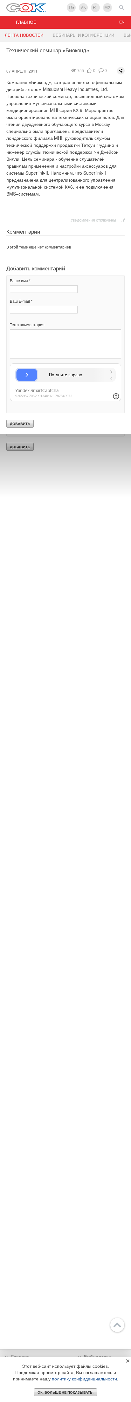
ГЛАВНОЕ (26, 22)
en (122, 22)
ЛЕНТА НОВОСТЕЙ (24, 35)
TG (71, 7)
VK (83, 7)
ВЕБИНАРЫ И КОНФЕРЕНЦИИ (83, 35)
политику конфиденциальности (84, 1378)
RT (95, 7)
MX (107, 7)
